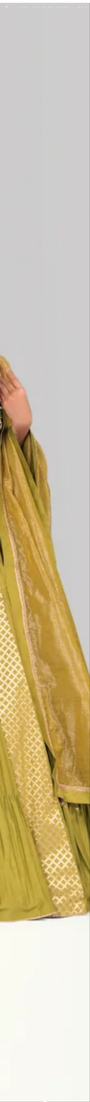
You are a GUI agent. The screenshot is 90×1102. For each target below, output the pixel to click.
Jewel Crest (35, 7)
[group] (45, 552)
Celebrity (50, 7)
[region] (45, 552)
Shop (43, 7)
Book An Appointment (62, 7)
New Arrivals (25, 7)
